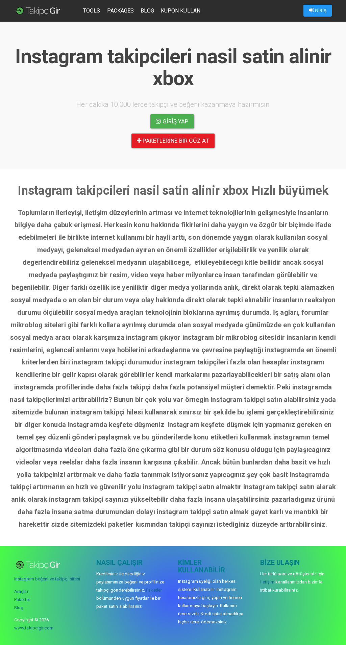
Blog (147, 10)
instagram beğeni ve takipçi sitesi (47, 578)
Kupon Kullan (180, 10)
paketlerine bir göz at (175, 140)
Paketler (22, 599)
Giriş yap (175, 121)
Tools (91, 10)
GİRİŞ (320, 10)
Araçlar (21, 591)
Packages (120, 10)
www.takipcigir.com (33, 627)
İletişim (267, 581)
